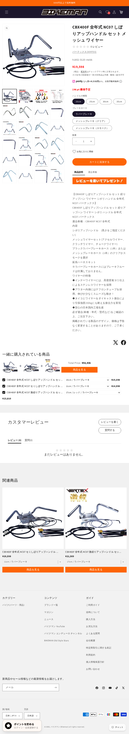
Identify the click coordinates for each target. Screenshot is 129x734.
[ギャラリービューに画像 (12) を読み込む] (57, 128)
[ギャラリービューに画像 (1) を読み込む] (9, 96)
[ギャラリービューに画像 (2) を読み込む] (25, 96)
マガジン (48, 612)
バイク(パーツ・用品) (13, 605)
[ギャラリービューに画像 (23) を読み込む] (41, 176)
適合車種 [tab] (92, 172)
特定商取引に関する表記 (98, 647)
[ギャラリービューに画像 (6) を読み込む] (25, 112)
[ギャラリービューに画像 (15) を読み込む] (41, 144)
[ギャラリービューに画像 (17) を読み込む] (9, 160)
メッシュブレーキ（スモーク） (92, 128)
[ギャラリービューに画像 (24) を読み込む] (57, 176)
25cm (92, 101)
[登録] (55, 687)
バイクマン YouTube (54, 626)
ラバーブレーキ (84, 114)
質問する (110, 430)
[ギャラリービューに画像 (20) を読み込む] (57, 160)
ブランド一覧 (51, 605)
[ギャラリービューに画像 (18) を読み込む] (25, 160)
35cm (119, 101)
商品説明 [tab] (78, 172)
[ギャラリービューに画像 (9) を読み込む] (9, 128)
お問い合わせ (93, 669)
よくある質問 (93, 633)
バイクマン (55, 727)
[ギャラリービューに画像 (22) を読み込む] (25, 176)
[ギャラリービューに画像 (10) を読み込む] (25, 128)
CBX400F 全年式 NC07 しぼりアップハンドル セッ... (35, 379)
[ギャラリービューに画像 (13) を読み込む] (9, 144)
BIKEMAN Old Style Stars (56, 640)
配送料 (84, 71)
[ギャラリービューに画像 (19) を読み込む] (41, 160)
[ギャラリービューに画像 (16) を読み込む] (57, 144)
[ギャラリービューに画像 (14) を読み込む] (25, 144)
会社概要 (90, 640)
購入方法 (90, 619)
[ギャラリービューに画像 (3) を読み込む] (41, 96)
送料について (93, 612)
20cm (78, 101)
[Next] (122, 533)
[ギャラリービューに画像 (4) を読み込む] (57, 96)
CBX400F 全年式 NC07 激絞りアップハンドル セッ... (35, 392)
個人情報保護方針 (95, 661)
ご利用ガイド (93, 605)
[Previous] (6, 533)
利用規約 (90, 654)
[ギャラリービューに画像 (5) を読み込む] (9, 112)
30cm (106, 101)
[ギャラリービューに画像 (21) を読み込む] (9, 176)
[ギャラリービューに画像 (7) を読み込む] (41, 112)
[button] (6, 12)
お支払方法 (92, 626)
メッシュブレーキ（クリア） (91, 121)
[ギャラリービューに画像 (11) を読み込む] (41, 128)
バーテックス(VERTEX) (84, 51)
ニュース (48, 619)
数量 (74, 135)
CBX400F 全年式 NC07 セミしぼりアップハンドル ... (35, 386)
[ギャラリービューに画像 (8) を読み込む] (57, 112)
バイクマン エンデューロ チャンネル (63, 633)
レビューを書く (110, 422)
